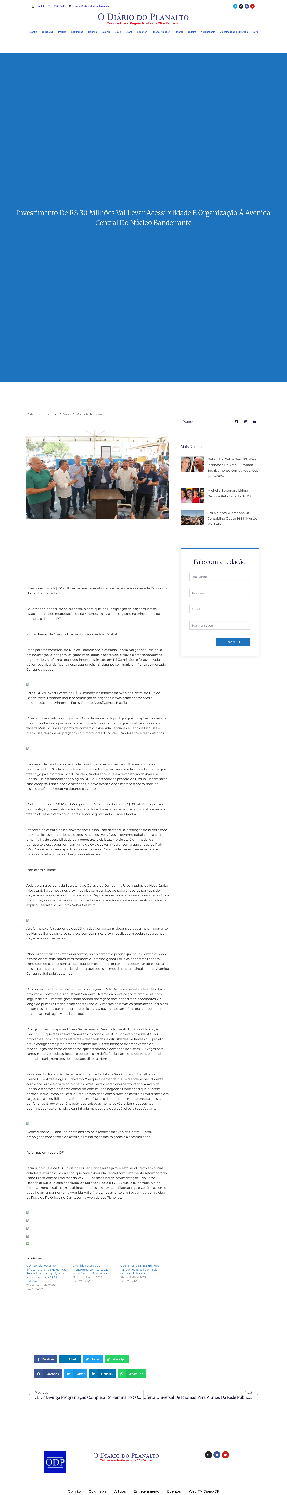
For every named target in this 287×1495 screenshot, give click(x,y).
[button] (48, 1373)
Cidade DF (47, 32)
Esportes (142, 32)
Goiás (118, 32)
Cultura (192, 32)
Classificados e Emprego (234, 32)
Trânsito (92, 32)
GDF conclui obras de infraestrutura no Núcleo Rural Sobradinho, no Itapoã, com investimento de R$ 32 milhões (46, 1273)
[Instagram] (241, 6)
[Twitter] (235, 6)
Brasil (129, 32)
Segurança (77, 32)
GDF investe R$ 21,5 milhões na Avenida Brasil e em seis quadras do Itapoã (139, 1269)
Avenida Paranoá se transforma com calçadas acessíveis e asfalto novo (90, 1269)
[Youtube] (252, 6)
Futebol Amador (161, 32)
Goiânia (106, 32)
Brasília (33, 32)
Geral (255, 32)
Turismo (178, 32)
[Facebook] (247, 6)
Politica (62, 32)
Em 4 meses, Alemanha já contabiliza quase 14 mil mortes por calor (232, 518)
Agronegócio (208, 32)
